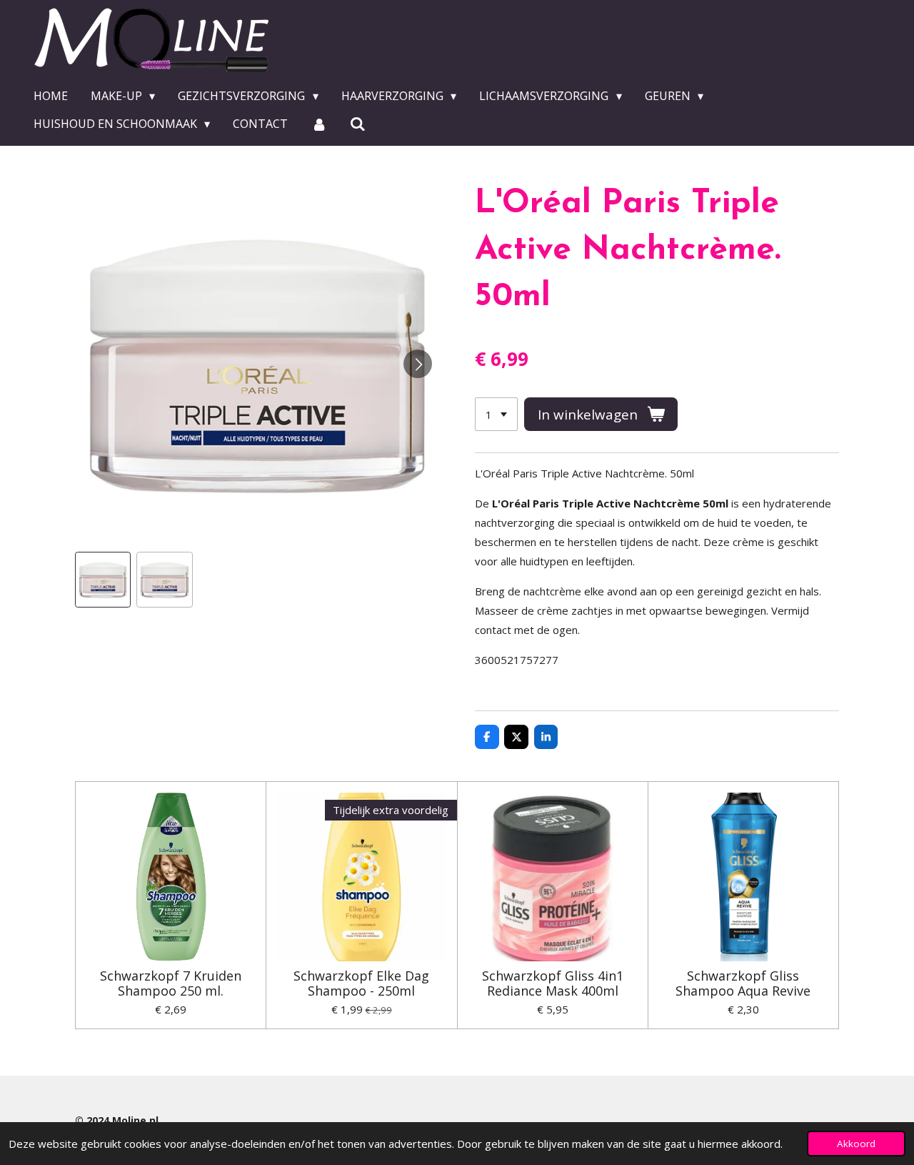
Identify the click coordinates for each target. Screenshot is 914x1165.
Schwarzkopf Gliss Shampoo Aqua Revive (743, 983)
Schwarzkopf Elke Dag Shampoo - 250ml (361, 983)
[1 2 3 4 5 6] (496, 414)
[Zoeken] (358, 123)
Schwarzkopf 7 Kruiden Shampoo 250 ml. (170, 983)
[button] (103, 580)
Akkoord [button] (856, 1143)
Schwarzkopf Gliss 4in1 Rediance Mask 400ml (552, 983)
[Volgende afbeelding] (417, 364)
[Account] (318, 123)
